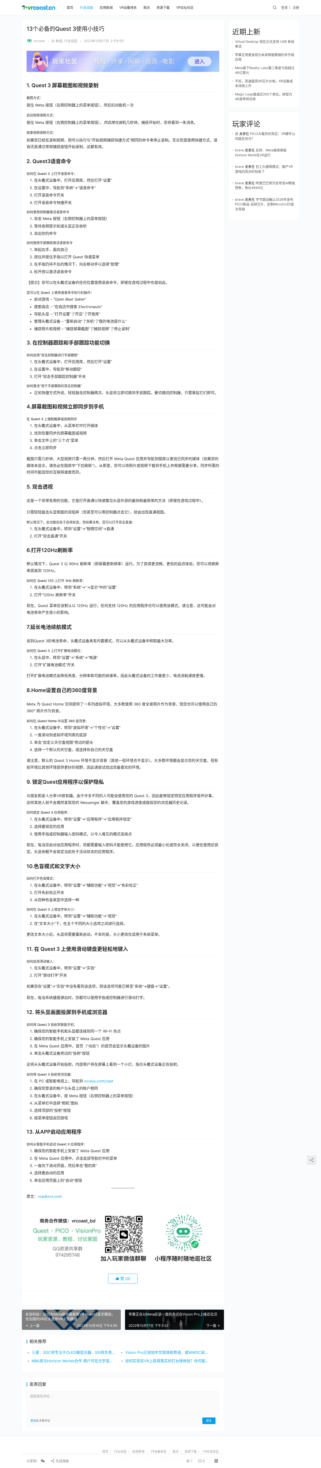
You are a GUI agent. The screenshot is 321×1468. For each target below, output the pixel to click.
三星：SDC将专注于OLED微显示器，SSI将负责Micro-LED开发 (74, 1352)
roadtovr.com (50, 1196)
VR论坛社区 (185, 7)
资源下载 (163, 7)
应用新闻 (106, 7)
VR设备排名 (128, 7)
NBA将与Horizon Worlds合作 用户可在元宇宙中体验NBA (74, 1360)
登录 (284, 7)
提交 (209, 1420)
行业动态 (86, 7)
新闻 (59, 41)
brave (239, 150)
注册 (296, 7)
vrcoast (39, 41)
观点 (146, 7)
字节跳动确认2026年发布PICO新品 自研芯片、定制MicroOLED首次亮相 (264, 204)
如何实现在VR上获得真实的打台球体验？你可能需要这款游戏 (167, 1360)
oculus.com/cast (98, 1081)
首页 (70, 7)
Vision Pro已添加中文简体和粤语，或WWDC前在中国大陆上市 (167, 1352)
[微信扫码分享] (42, 1460)
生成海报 (62, 1461)
